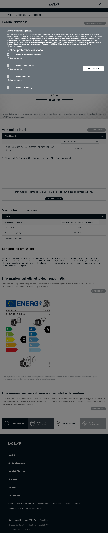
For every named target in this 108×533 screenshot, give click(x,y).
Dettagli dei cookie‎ (15, 58)
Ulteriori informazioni (15, 46)
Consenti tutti (93, 69)
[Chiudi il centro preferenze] (105, 31)
